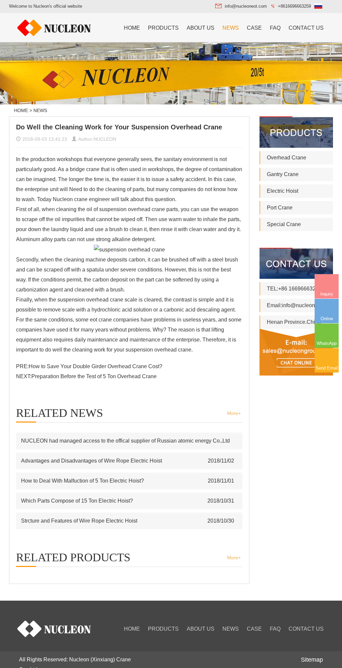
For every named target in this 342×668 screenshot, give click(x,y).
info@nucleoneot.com (246, 6)
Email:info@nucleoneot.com (300, 305)
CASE (254, 28)
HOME (132, 28)
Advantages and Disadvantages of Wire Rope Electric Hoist (91, 461)
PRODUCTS (163, 28)
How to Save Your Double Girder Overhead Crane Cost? (95, 366)
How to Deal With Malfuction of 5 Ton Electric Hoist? (82, 481)
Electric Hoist (282, 191)
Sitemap (312, 659)
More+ (234, 413)
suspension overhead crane (132, 209)
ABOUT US (200, 28)
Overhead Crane (286, 157)
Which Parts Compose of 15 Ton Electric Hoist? (77, 501)
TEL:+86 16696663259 (294, 288)
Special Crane (284, 224)
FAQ (275, 28)
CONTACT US (306, 28)
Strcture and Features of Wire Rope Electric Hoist (79, 521)
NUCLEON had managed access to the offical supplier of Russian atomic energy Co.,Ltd (125, 441)
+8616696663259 (294, 6)
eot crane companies (114, 319)
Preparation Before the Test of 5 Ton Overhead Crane (94, 376)
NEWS (230, 28)
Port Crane (280, 207)
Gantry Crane (283, 174)
